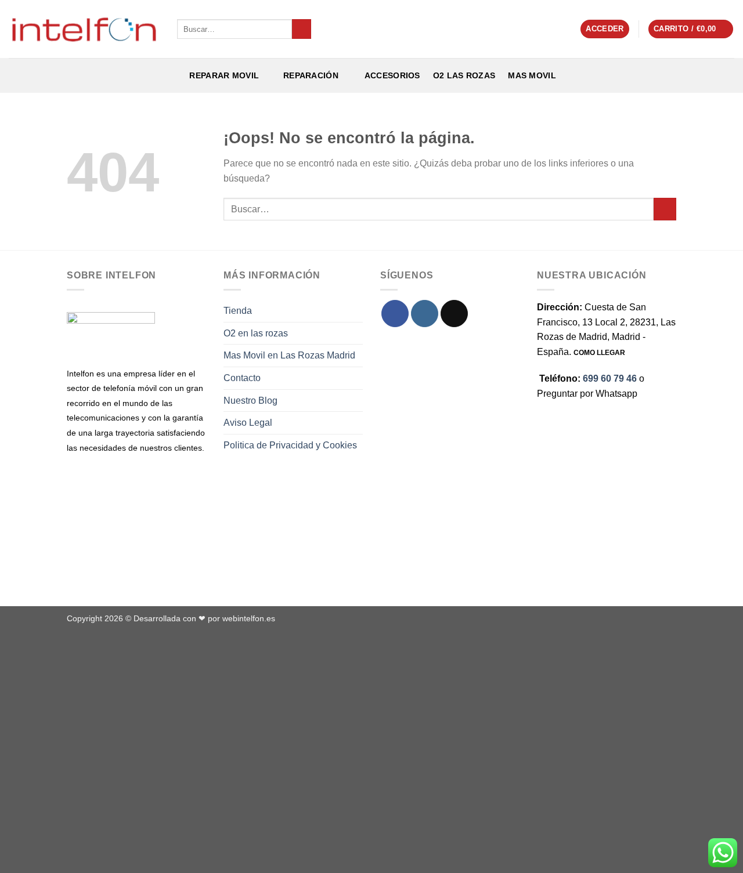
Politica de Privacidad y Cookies (290, 445)
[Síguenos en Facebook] (395, 313)
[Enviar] (301, 29)
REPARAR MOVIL (223, 75)
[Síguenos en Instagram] (424, 313)
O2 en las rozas (255, 333)
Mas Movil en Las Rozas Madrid (289, 355)
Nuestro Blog (250, 400)
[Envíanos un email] (454, 313)
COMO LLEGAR (599, 353)
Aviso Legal (247, 423)
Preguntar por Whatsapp (587, 394)
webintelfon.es (248, 618)
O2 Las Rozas (464, 75)
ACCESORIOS (390, 75)
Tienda (237, 311)
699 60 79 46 (610, 378)
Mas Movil (532, 75)
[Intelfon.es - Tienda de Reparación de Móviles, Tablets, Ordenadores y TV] (84, 29)
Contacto (242, 378)
